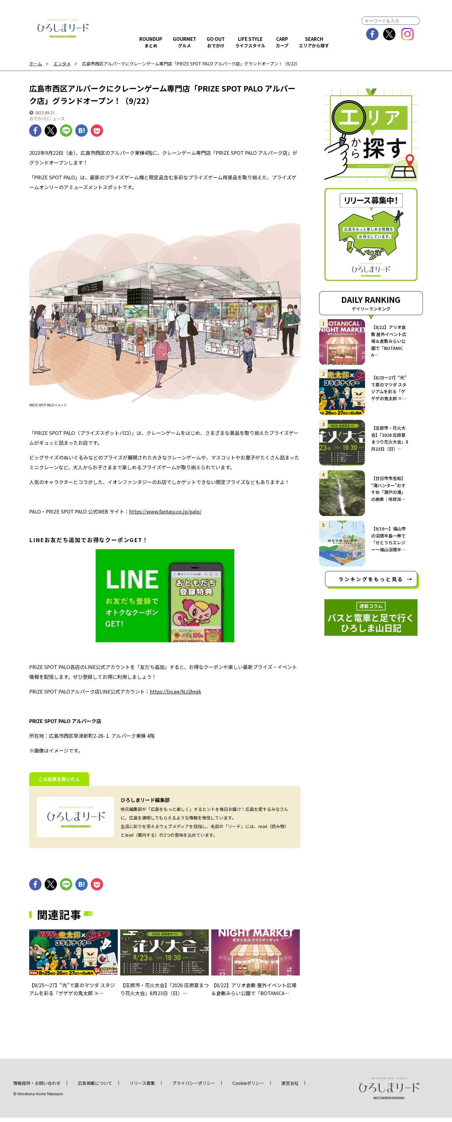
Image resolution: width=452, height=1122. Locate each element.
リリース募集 (142, 1083)
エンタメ (62, 63)
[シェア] (35, 130)
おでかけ (37, 118)
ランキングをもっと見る (371, 579)
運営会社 (290, 1083)
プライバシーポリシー (193, 1083)
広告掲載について (95, 1083)
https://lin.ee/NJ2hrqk (175, 691)
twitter (389, 34)
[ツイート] (51, 130)
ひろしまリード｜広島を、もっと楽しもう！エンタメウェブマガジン (63, 28)
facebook (372, 34)
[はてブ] (81, 130)
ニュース (56, 118)
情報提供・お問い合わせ (37, 1083)
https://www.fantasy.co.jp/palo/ (165, 511)
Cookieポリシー (248, 1083)
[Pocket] (97, 130)
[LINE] (66, 130)
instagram (407, 34)
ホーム (35, 63)
